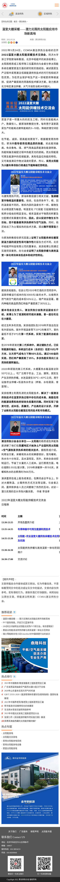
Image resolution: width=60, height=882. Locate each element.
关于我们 (12, 831)
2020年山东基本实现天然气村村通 (19, 691)
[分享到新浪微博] (11, 43)
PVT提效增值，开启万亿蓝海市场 (18, 622)
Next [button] (58, 14)
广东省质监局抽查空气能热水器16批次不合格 (24, 687)
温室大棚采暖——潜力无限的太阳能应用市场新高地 (26, 619)
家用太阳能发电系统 (12, 741)
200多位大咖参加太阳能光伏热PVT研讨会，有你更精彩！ (29, 626)
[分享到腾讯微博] (17, 43)
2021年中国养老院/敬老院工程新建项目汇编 (24, 702)
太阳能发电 (8, 733)
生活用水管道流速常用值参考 (17, 710)
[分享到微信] (9, 43)
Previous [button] (2, 14)
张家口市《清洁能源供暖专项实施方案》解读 (24, 717)
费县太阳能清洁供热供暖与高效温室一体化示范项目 (26, 630)
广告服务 (23, 831)
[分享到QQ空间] (14, 43)
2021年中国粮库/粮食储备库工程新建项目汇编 (25, 683)
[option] (15, 13)
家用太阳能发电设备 (12, 745)
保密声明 (34, 831)
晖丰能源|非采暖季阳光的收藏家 (18, 706)
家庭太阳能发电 (10, 748)
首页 (15, 22)
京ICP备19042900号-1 (45, 880)
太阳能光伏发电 (10, 737)
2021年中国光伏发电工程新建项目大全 (21, 713)
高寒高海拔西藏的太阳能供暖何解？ (20, 721)
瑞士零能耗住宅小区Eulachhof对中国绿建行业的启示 (26, 634)
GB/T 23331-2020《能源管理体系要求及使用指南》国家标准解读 (31, 696)
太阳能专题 (47, 831)
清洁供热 (22, 22)
